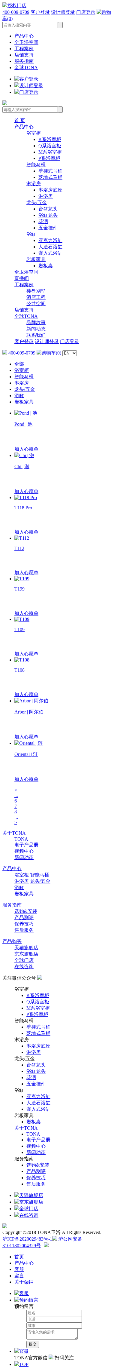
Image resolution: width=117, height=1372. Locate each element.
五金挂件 (48, 227)
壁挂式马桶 (50, 170)
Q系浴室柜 (49, 145)
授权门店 (16, 5)
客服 (19, 1269)
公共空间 (36, 303)
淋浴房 (33, 183)
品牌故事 (36, 322)
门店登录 (85, 12)
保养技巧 (24, 923)
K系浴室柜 (49, 139)
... (16, 795)
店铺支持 (24, 54)
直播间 (21, 278)
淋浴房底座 (50, 189)
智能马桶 (36, 164)
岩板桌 (45, 265)
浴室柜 (33, 133)
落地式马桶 (50, 177)
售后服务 (24, 930)
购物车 (51, 352)
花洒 (43, 221)
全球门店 (24, 960)
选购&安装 (25, 911)
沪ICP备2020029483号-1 (27, 1239)
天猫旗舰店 (26, 947)
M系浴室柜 (50, 152)
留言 (19, 1275)
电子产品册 (26, 844)
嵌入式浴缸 (50, 253)
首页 (19, 1256)
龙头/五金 (36, 202)
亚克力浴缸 (50, 240)
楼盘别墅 (36, 290)
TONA (21, 839)
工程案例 (24, 48)
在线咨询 (24, 966)
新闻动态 (36, 328)
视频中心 (24, 851)
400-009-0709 (15, 12)
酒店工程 (36, 297)
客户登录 (40, 12)
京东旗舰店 (26, 953)
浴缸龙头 (48, 215)
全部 (19, 364)
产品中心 (24, 35)
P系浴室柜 (49, 158)
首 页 (19, 120)
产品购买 (12, 941)
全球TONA (26, 67)
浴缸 (31, 234)
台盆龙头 (48, 208)
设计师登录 (63, 12)
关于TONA (14, 833)
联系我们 (36, 335)
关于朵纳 (24, 1282)
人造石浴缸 (50, 246)
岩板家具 (36, 259)
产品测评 (24, 917)
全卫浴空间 (26, 42)
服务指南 (24, 61)
